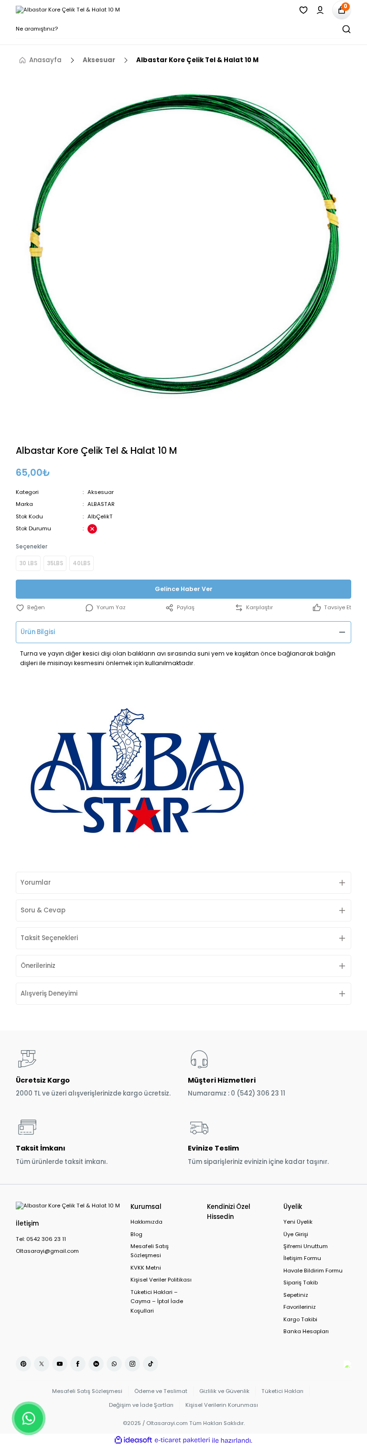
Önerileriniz (38, 965)
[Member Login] (320, 10)
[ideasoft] (133, 1440)
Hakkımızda (146, 1222)
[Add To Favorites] (30, 607)
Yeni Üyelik (298, 1222)
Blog (136, 1234)
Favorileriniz (299, 1307)
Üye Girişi (295, 1234)
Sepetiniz (295, 1295)
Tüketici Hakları (282, 1391)
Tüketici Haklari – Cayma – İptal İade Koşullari (156, 1301)
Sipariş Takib (300, 1282)
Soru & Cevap (43, 910)
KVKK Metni (145, 1268)
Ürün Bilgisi (38, 631)
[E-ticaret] (182, 1440)
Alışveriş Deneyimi (49, 993)
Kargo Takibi (300, 1319)
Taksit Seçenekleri (49, 938)
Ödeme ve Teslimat (160, 1391)
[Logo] (68, 10)
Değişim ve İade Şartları (141, 1405)
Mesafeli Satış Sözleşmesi (149, 1250)
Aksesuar (100, 492)
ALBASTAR (101, 504)
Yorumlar (36, 882)
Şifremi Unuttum (305, 1246)
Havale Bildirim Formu (313, 1270)
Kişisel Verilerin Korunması (221, 1405)
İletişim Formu (302, 1258)
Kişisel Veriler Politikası (161, 1279)
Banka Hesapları (306, 1331)
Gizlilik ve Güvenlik (224, 1391)
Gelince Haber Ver (184, 589)
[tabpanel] (183, 243)
